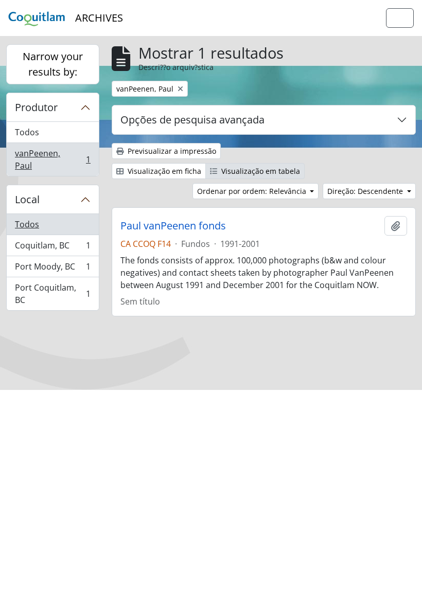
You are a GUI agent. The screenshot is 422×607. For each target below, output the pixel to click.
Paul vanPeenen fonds (173, 226)
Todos (27, 132)
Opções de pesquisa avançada (192, 120)
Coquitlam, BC (52, 248)
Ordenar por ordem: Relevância (252, 191)
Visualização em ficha (163, 171)
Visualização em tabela (259, 171)
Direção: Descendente (366, 191)
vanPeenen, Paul (52, 159)
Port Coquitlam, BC (52, 294)
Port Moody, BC (52, 269)
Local (27, 199)
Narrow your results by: (53, 64)
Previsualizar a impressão (171, 151)
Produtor (36, 107)
